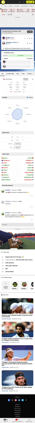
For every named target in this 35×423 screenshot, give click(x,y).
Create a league (6, 287)
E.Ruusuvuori (28, 179)
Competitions (24, 6)
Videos (32, 6)
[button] (24, 2)
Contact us (17, 414)
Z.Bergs (29, 170)
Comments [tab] (9, 73)
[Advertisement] (17, 22)
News (5, 6)
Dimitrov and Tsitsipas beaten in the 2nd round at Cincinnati (17, 315)
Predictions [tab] (30, 73)
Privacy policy (17, 410)
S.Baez (30, 165)
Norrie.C (5, 167)
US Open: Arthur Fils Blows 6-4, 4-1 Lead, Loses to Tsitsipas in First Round (17, 339)
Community (29, 421)
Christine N (8, 201)
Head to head (5, 132)
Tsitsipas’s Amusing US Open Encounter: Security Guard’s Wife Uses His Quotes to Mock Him (17, 363)
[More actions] (33, 73)
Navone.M (6, 177)
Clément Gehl (5, 367)
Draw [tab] (23, 73)
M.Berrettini (28, 172)
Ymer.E (5, 170)
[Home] (1, 6)
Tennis (6, 421)
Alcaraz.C (5, 175)
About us (17, 404)
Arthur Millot (5, 391)
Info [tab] (2, 73)
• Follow (19, 190)
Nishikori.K (6, 165)
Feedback (17, 416)
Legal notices (17, 412)
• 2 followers (14, 201)
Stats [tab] (17, 73)
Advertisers (17, 406)
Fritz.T (5, 163)
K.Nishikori (29, 160)
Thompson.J (6, 160)
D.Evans (29, 167)
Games (11, 6)
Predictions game (17, 421)
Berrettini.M (6, 179)
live (3, 14)
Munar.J (5, 158)
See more (4, 224)
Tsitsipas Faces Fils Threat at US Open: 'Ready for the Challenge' (17, 387)
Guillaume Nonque (6, 318)
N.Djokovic (29, 163)
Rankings (16, 6)
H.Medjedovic (28, 177)
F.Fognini (29, 175)
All (10, 14)
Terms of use (17, 408)
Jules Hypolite (5, 342)
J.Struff (29, 158)
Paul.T (5, 172)
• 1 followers (13, 190)
